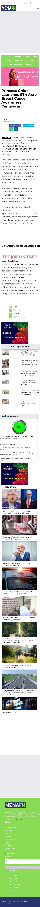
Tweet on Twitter (28, 125)
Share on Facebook (15, 125)
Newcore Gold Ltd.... (10, 712)
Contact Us (8, 833)
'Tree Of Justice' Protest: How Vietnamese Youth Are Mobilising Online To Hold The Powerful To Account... (19, 641)
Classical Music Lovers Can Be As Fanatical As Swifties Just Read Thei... (30, 392)
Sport (27, 64)
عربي (25, 3)
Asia (35, 57)
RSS (14, 890)
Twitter (15, 879)
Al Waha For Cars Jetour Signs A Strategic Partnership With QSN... (29, 353)
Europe (18, 57)
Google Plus (17, 881)
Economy (19, 61)
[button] (30, 3)
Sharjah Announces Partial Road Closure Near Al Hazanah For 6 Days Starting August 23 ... (18, 693)
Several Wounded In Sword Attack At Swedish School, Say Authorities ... (17, 593)
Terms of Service (10, 827)
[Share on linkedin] (16, 129)
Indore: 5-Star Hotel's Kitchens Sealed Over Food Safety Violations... (19, 619)
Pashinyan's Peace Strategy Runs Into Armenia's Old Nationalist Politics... (17, 538)
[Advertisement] (20, 32)
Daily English (10, 854)
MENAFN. (15, 901)
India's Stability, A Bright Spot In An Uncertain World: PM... (16, 564)
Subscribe (22, 867)
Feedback (8, 845)
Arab (27, 57)
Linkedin (16, 887)
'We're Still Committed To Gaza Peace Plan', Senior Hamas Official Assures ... (17, 512)
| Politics (7, 61)
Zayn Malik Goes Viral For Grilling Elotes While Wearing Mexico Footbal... (29, 362)
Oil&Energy (32, 61)
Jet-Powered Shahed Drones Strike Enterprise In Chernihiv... (29, 382)
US (7, 57)
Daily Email (17, 884)
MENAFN (6, 137)
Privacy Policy (9, 830)
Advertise (8, 836)
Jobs (6, 842)
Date (5, 119)
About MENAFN (10, 839)
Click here (19, 820)
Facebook (16, 876)
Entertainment (12, 64)
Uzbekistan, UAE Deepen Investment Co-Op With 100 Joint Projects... (29, 373)
